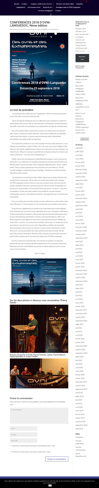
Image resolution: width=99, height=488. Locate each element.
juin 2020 (79, 360)
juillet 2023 (80, 245)
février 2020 (80, 375)
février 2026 (80, 162)
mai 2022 (79, 295)
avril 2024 (79, 216)
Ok (50, 485)
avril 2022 (79, 299)
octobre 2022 (80, 277)
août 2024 (79, 209)
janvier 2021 (80, 342)
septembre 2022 (81, 281)
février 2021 (80, 339)
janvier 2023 (80, 267)
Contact (58, 10)
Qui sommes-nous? (34, 7)
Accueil (16, 4)
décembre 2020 (81, 346)
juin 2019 (79, 400)
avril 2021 (79, 335)
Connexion (79, 437)
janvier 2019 (80, 418)
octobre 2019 (80, 386)
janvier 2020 (80, 378)
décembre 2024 (81, 198)
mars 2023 (79, 259)
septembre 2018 (81, 425)
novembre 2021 (81, 313)
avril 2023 (79, 256)
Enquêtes (79, 4)
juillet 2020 (80, 357)
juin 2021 (79, 328)
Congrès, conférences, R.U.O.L (41, 4)
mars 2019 (79, 411)
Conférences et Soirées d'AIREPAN (37, 29)
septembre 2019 (81, 389)
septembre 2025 (81, 180)
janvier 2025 (80, 195)
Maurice (14, 29)
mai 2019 (79, 404)
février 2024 (80, 223)
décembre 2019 (81, 382)
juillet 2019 (80, 396)
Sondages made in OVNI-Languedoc (68, 7)
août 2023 (79, 241)
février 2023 (80, 263)
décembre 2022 (81, 270)
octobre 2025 (80, 177)
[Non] (97, 483)
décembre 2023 (81, 227)
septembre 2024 (81, 205)
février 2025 (80, 191)
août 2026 (79, 148)
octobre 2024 (80, 202)
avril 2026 (79, 155)
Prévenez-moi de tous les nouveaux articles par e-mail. (31, 452)
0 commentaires (53, 29)
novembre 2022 (81, 274)
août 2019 (79, 393)
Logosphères (20, 7)
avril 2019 (79, 407)
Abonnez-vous (82, 58)
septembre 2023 (81, 238)
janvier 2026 (80, 166)
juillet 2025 (80, 184)
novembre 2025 (81, 173)
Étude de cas (47, 7)
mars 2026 (79, 159)
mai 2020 (79, 364)
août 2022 (79, 285)
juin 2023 (79, 249)
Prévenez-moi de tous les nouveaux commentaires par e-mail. (33, 446)
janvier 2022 (80, 306)
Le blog (24, 4)
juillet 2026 (80, 152)
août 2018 (79, 429)
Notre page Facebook (80, 67)
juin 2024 (79, 213)
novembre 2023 (81, 231)
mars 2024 (79, 220)
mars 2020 (79, 371)
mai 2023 (79, 252)
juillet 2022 (80, 288)
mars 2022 (79, 303)
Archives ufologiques (45, 10)
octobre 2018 (80, 422)
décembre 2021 (81, 310)
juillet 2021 (80, 324)
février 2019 (80, 414)
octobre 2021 (80, 317)
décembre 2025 (81, 170)
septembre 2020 (81, 353)
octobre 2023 (80, 234)
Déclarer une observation (65, 4)
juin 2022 (79, 292)
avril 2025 (79, 188)
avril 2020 (79, 368)
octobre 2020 (80, 350)
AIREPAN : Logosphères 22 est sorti (82, 107)
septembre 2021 (81, 321)
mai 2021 (79, 331)
